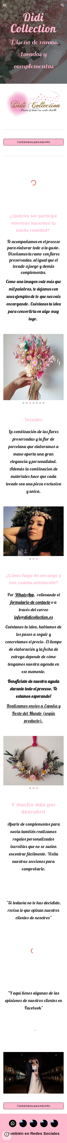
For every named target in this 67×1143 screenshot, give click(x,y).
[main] (33, 42)
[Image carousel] (33, 369)
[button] (4, 5)
